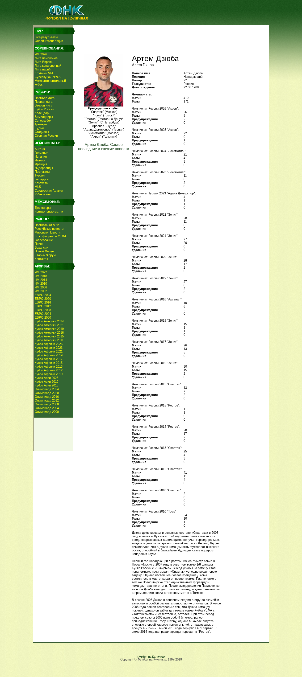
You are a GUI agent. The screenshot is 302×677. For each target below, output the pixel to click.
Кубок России (44, 109)
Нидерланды (44, 168)
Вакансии (41, 247)
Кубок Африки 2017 (49, 359)
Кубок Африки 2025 (49, 344)
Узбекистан (42, 194)
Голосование (44, 240)
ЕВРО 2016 (43, 302)
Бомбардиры (44, 117)
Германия (41, 153)
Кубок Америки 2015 (49, 336)
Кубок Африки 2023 (49, 347)
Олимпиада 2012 (47, 400)
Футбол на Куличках (151, 656)
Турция (40, 175)
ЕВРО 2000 (43, 317)
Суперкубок (43, 120)
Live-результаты (46, 37)
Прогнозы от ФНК (47, 225)
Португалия (43, 171)
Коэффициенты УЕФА (50, 236)
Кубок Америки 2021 (49, 325)
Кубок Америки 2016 (49, 332)
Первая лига (43, 101)
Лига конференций (48, 65)
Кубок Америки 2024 (49, 321)
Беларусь (42, 179)
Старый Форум (45, 255)
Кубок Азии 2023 (46, 378)
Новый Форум (44, 251)
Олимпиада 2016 (47, 396)
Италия (40, 160)
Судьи (39, 128)
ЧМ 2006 (41, 287)
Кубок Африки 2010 (49, 374)
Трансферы (43, 207)
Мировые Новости (47, 232)
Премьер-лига (45, 98)
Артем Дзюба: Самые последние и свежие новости (103, 147)
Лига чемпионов (46, 58)
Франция (41, 164)
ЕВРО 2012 (43, 306)
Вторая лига (43, 105)
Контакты (41, 259)
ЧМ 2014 (41, 280)
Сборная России (46, 135)
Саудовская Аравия (49, 190)
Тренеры (41, 124)
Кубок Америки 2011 (49, 340)
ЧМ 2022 (41, 272)
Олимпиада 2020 (47, 393)
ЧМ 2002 (41, 291)
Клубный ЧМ (44, 73)
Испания (41, 156)
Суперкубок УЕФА (48, 77)
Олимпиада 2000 (47, 412)
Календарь (42, 113)
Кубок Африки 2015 (49, 363)
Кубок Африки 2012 (49, 370)
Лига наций (42, 69)
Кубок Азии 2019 (46, 381)
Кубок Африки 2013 (49, 366)
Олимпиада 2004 (47, 408)
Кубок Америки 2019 (49, 329)
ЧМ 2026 (41, 54)
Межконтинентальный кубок (50, 82)
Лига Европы (44, 62)
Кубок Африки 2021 (49, 351)
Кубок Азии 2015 (46, 385)
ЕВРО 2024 (43, 295)
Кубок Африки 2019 (49, 355)
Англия (40, 149)
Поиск (39, 244)
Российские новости (49, 228)
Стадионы (42, 132)
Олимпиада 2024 (47, 389)
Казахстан (42, 183)
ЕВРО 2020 (43, 298)
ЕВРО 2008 (43, 310)
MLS (38, 187)
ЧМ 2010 (41, 283)
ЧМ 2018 (41, 276)
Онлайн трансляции (49, 41)
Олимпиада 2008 (47, 404)
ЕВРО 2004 (43, 314)
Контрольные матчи (49, 211)
